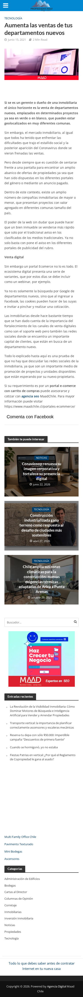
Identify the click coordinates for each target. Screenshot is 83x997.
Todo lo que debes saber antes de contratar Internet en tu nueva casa (42, 966)
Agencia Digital (56, 986)
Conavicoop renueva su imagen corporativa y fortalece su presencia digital (41, 471)
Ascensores (11, 859)
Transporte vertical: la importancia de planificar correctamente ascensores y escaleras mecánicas (42, 725)
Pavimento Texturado (18, 844)
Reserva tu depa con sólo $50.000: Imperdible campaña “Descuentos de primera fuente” (39, 737)
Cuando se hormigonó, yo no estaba (34, 747)
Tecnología (13, 18)
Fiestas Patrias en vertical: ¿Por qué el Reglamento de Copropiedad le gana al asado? (42, 757)
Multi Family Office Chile (20, 837)
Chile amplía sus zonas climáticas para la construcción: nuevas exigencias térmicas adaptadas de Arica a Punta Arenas (42, 579)
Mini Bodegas (13, 851)
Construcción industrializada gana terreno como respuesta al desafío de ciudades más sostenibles (41, 525)
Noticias (41, 457)
